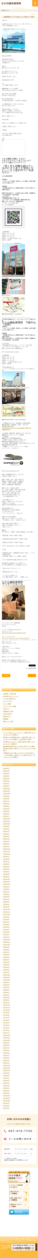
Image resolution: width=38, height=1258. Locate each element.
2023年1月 (6, 876)
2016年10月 (6, 1040)
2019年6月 (6, 967)
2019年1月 (6, 972)
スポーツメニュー (22, 1240)
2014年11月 (6, 1098)
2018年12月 (6, 975)
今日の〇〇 (6, 709)
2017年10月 (6, 1010)
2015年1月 (6, 1093)
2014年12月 (6, 1095)
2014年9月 (6, 1103)
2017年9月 (6, 1012)
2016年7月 (6, 1048)
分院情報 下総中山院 (9, 693)
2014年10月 (6, 1100)
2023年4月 (6, 869)
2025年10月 (6, 793)
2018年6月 (6, 990)
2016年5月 (6, 1053)
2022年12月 (6, 879)
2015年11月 (6, 1068)
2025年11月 (6, 791)
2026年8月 (6, 768)
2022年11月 (6, 881)
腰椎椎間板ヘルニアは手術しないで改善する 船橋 (19, 17)
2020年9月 (6, 947)
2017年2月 (6, 1030)
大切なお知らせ (7, 714)
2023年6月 (6, 864)
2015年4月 (6, 1085)
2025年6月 (6, 803)
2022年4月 (6, 899)
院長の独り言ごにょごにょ (11, 696)
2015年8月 (6, 1075)
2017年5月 (6, 1022)
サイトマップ (22, 1242)
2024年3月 (6, 841)
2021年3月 (6, 932)
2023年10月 (6, 854)
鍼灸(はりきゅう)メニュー (8, 1240)
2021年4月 (6, 929)
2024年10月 (6, 823)
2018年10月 (6, 980)
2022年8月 (6, 889)
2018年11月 (6, 977)
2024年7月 (6, 831)
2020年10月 (6, 944)
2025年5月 (6, 806)
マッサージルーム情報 (9, 706)
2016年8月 (6, 1045)
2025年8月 (6, 798)
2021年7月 (6, 922)
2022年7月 (6, 891)
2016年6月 (6, 1050)
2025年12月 (6, 788)
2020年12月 (6, 939)
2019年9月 (6, 964)
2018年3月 (6, 997)
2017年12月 (6, 1005)
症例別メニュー (30, 1239)
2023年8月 (6, 859)
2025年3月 (6, 811)
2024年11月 (6, 821)
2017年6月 (6, 1020)
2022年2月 (6, 904)
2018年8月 (6, 985)
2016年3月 (6, 1058)
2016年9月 (6, 1042)
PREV (6, 675)
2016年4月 (6, 1055)
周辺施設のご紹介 (8, 711)
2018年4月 (6, 995)
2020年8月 (6, 949)
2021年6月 (6, 924)
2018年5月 (6, 992)
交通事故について (11, 1242)
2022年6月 (6, 894)
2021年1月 (6, 937)
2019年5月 (6, 970)
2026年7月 (6, 771)
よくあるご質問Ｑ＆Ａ (9, 698)
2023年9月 (6, 856)
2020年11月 (6, 942)
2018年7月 (6, 987)
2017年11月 (6, 1007)
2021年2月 (6, 934)
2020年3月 (6, 962)
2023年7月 (6, 861)
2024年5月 (6, 836)
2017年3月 (6, 1027)
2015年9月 (6, 1073)
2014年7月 (6, 1108)
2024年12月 (6, 818)
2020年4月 (6, 959)
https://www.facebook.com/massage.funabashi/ (15, 638)
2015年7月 (6, 1078)
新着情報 (5, 719)
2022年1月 (6, 907)
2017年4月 (6, 1025)
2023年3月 (6, 871)
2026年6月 (6, 773)
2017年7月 (6, 1017)
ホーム (3, 1239)
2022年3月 (6, 902)
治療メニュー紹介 (8, 721)
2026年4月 (6, 778)
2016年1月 (6, 1063)
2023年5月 (6, 866)
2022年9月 (6, 886)
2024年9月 (6, 826)
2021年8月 (6, 919)
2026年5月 (6, 776)
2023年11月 (6, 851)
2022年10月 (6, 884)
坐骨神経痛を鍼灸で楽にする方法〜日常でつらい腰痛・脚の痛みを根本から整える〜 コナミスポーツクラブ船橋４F (19, 748)
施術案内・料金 (19, 1239)
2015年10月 (6, 1070)
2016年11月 (6, 1037)
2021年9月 (6, 917)
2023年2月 (6, 874)
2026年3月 (6, 781)
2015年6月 (6, 1080)
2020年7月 (6, 952)
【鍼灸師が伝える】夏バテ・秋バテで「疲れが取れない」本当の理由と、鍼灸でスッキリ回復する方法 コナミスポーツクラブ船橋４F (19, 755)
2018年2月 (6, 1000)
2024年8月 (6, 829)
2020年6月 (6, 954)
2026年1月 (6, 786)
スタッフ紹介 (10, 1239)
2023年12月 (6, 849)
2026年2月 (6, 783)
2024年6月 (6, 834)
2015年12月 (6, 1065)
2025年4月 (6, 808)
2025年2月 (6, 813)
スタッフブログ (7, 701)
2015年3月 (6, 1088)
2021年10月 (6, 914)
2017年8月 (6, 1015)
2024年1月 (6, 846)
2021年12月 (6, 909)
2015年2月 (6, 1090)
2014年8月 (6, 1105)
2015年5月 (6, 1083)
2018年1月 (6, 1002)
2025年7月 (6, 801)
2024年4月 (6, 839)
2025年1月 (6, 816)
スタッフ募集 (7, 704)
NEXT (31, 675)
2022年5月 (6, 896)
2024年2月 (6, 844)
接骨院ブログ (7, 716)
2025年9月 (6, 796)
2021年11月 (6, 912)
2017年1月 (6, 1032)
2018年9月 (6, 982)
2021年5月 (6, 927)
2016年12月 (6, 1035)
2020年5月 (6, 957)
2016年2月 (6, 1060)
